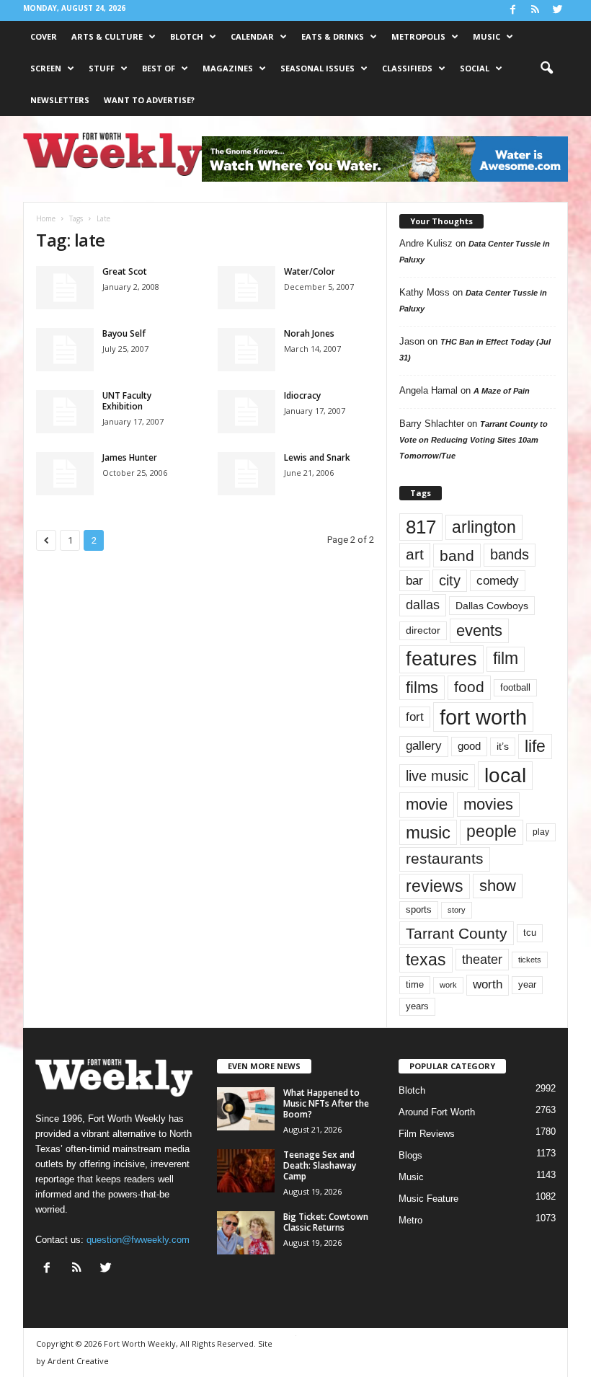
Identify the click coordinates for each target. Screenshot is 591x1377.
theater (482, 959)
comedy (497, 580)
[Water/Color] (246, 287)
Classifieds (407, 68)
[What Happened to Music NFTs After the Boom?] (246, 1108)
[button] (546, 68)
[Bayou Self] (65, 349)
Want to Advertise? (149, 99)
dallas (423, 604)
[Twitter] (557, 10)
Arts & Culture (107, 36)
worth (487, 984)
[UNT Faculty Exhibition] (65, 411)
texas (426, 959)
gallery (424, 746)
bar (414, 581)
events (479, 630)
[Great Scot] (65, 287)
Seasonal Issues (317, 68)
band (457, 555)
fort (415, 716)
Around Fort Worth (437, 1112)
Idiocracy (302, 395)
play (541, 832)
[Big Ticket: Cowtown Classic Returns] (246, 1232)
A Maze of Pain (502, 390)
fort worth (483, 717)
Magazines (228, 68)
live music (437, 775)
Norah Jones (309, 333)
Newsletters (59, 99)
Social (474, 68)
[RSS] (534, 10)
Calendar (252, 36)
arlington (484, 527)
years (417, 1006)
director (423, 630)
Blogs (410, 1155)
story (457, 910)
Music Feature (428, 1198)
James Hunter (129, 457)
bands (509, 554)
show (497, 886)
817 (421, 527)
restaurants (445, 858)
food (469, 687)
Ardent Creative (78, 1360)
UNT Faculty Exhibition (126, 400)
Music (486, 36)
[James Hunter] (65, 473)
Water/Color (309, 271)
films (422, 687)
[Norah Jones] (246, 349)
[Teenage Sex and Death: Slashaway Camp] (246, 1170)
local (505, 775)
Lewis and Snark (317, 457)
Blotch (186, 36)
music (428, 832)
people (491, 832)
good (469, 746)
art (415, 554)
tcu (529, 932)
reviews (434, 886)
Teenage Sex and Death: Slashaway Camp (319, 1165)
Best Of (158, 68)
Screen (45, 68)
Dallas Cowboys (492, 605)
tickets (529, 959)
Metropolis (418, 36)
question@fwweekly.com (138, 1239)
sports (419, 910)
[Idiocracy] (246, 411)
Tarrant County (456, 933)
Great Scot (124, 271)
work (448, 984)
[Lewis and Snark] (246, 473)
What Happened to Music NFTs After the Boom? (326, 1103)
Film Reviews (427, 1133)
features (441, 659)
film (505, 659)
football (515, 687)
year (527, 985)
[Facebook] (512, 10)
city (450, 580)
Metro (410, 1220)
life (535, 746)
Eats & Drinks (332, 36)
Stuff (102, 68)
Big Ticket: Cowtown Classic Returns (325, 1222)
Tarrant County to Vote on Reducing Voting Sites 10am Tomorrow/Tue (473, 440)
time (415, 984)
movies (488, 804)
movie (427, 804)
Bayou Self (124, 333)
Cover (43, 36)
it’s (503, 746)
